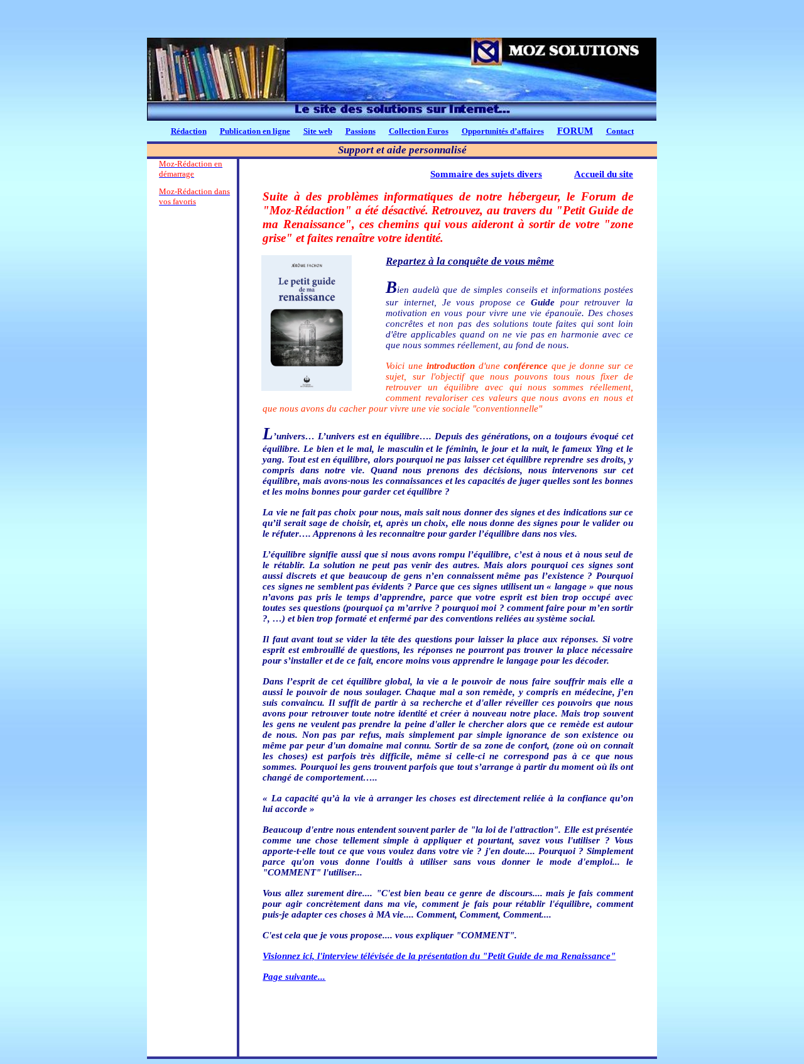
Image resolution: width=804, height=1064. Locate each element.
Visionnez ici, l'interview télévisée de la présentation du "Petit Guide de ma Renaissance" (439, 956)
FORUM (575, 131)
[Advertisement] (191, 402)
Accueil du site (603, 174)
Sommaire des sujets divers (486, 174)
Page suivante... (294, 977)
